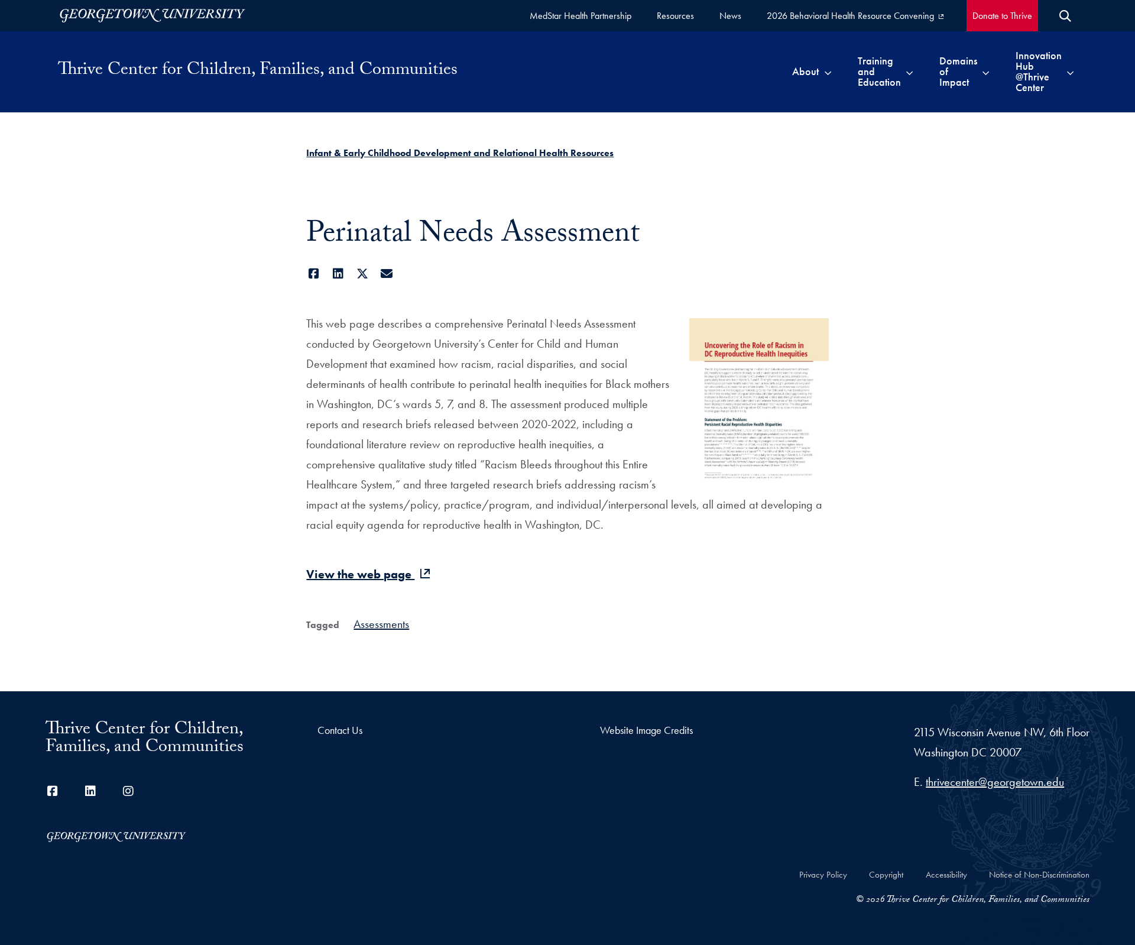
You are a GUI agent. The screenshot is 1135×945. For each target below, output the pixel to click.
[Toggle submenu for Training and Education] (909, 71)
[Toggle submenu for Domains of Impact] (986, 71)
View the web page (360, 574)
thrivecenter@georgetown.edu (995, 781)
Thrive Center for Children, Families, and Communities (258, 71)
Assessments (381, 624)
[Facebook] (313, 273)
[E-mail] (386, 273)
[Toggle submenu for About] (828, 71)
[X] (362, 273)
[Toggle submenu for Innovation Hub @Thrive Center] (1070, 71)
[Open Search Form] (1065, 16)
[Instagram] (128, 791)
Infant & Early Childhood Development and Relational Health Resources (460, 153)
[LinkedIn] (337, 273)
